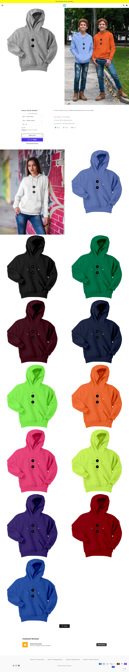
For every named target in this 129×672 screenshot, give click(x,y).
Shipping (24, 130)
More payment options (32, 143)
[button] (29, 114)
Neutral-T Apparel (66, 665)
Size (23, 124)
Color (23, 120)
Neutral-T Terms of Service (91, 659)
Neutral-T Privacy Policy (37, 659)
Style (23, 116)
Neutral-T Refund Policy (73, 659)
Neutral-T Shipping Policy (55, 659)
